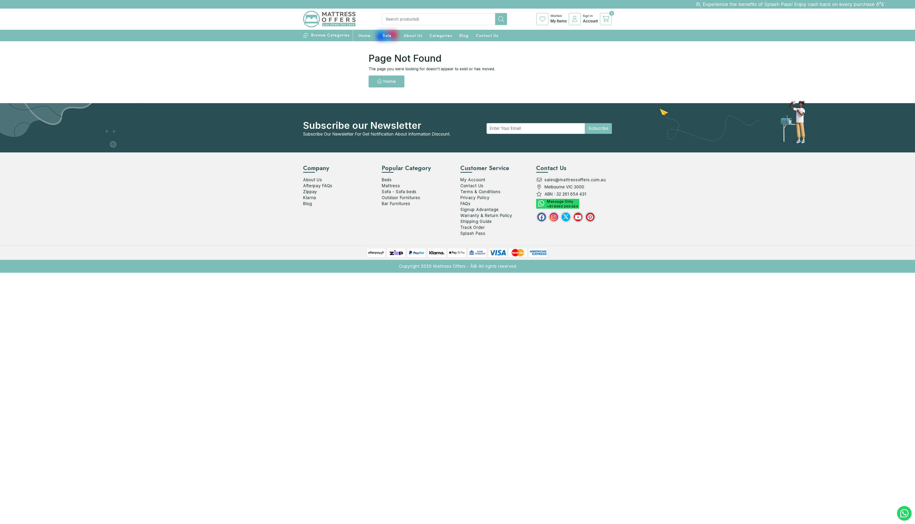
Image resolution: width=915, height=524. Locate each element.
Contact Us (487, 35)
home (365, 35)
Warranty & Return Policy (486, 215)
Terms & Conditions (480, 191)
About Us (413, 35)
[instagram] (553, 217)
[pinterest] (590, 217)
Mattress (391, 185)
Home (389, 81)
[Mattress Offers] (329, 18)
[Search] (501, 19)
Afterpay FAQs (317, 185)
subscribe (598, 128)
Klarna (309, 197)
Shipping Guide (476, 221)
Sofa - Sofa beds (399, 191)
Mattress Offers (449, 266)
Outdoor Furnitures (401, 197)
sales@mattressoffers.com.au (575, 179)
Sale (387, 35)
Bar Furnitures (396, 203)
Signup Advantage (479, 209)
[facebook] (541, 217)
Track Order (472, 227)
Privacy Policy (475, 197)
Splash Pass (472, 233)
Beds (387, 179)
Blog (307, 203)
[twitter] (566, 217)
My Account (472, 179)
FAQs (465, 203)
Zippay (310, 191)
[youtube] (578, 217)
